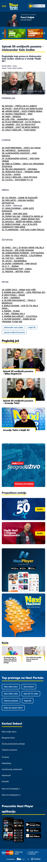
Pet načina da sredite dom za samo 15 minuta (33, 659)
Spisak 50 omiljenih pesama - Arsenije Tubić (18, 401)
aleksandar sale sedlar (13, 327)
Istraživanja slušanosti (12, 769)
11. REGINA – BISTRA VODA (16, 271)
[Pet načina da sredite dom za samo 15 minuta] (34, 651)
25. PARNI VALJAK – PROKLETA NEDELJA (22, 216)
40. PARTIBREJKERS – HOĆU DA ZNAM (21, 147)
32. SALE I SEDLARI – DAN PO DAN (19, 177)
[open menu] (4, 6)
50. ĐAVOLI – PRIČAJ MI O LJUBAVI (19, 106)
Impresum (6, 775)
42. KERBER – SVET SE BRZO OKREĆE (20, 127)
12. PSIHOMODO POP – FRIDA (17, 269)
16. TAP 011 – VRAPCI (13, 258)
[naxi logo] (14, 6)
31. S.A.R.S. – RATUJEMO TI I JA (17, 179)
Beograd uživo (8, 737)
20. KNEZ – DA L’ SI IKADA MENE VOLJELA (23, 247)
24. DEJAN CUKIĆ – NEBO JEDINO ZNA (21, 219)
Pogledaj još (10, 340)
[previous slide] (2, 33)
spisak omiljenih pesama (14, 332)
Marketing (6, 763)
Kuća (5, 642)
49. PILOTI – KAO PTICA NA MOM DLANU (22, 108)
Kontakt (5, 781)
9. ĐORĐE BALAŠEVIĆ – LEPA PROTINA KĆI (23, 292)
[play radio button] (36, 6)
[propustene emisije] (23, 509)
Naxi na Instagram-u (11, 795)
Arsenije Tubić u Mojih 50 (16, 430)
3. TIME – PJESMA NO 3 (13, 313)
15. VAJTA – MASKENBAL (14, 261)
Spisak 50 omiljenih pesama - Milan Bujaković (18, 372)
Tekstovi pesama (11, 701)
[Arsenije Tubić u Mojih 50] (23, 418)
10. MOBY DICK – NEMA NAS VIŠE (19, 289)
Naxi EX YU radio (31, 694)
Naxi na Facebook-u (11, 788)
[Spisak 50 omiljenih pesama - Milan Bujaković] (23, 359)
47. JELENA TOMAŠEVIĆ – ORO (17, 114)
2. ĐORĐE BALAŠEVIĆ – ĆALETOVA (19, 316)
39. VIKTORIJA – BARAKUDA (16, 150)
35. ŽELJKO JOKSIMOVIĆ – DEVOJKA (19, 169)
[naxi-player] (23, 570)
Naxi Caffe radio (11, 694)
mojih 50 (31, 327)
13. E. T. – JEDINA (10, 266)
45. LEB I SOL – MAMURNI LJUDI (18, 119)
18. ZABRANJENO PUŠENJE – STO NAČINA (23, 253)
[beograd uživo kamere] (23, 465)
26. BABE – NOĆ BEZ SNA (14, 213)
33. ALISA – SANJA (11, 174)
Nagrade (27, 701)
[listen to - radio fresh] (14, 33)
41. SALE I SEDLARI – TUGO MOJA (19, 130)
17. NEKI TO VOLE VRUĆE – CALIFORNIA (22, 255)
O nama (5, 757)
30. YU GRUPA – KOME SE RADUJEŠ (19, 197)
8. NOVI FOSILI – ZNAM (13, 295)
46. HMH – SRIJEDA (11, 116)
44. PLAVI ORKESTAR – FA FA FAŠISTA (21, 122)
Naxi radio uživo (11, 686)
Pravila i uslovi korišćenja (33, 853)
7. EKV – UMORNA (11, 297)
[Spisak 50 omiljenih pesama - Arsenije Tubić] (23, 389)
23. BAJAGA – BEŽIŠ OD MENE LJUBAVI (21, 221)
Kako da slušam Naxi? (13, 708)
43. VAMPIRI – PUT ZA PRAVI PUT (19, 124)
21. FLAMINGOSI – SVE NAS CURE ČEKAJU (23, 229)
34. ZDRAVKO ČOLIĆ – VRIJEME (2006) (21, 171)
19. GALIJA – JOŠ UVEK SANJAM (18, 250)
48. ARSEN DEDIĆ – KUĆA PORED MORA (22, 111)
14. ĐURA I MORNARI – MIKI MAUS (19, 263)
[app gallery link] (33, 836)
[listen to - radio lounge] (33, 33)
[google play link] (33, 824)
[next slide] (44, 33)
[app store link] (33, 830)
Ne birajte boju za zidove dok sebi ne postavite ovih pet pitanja (10, 660)
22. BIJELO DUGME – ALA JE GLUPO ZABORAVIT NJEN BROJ (19, 225)
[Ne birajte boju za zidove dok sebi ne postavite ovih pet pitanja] (12, 651)
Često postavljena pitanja (13, 744)
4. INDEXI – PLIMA (11, 311)
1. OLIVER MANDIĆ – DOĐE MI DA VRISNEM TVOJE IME (19, 320)
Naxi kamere (29, 686)
